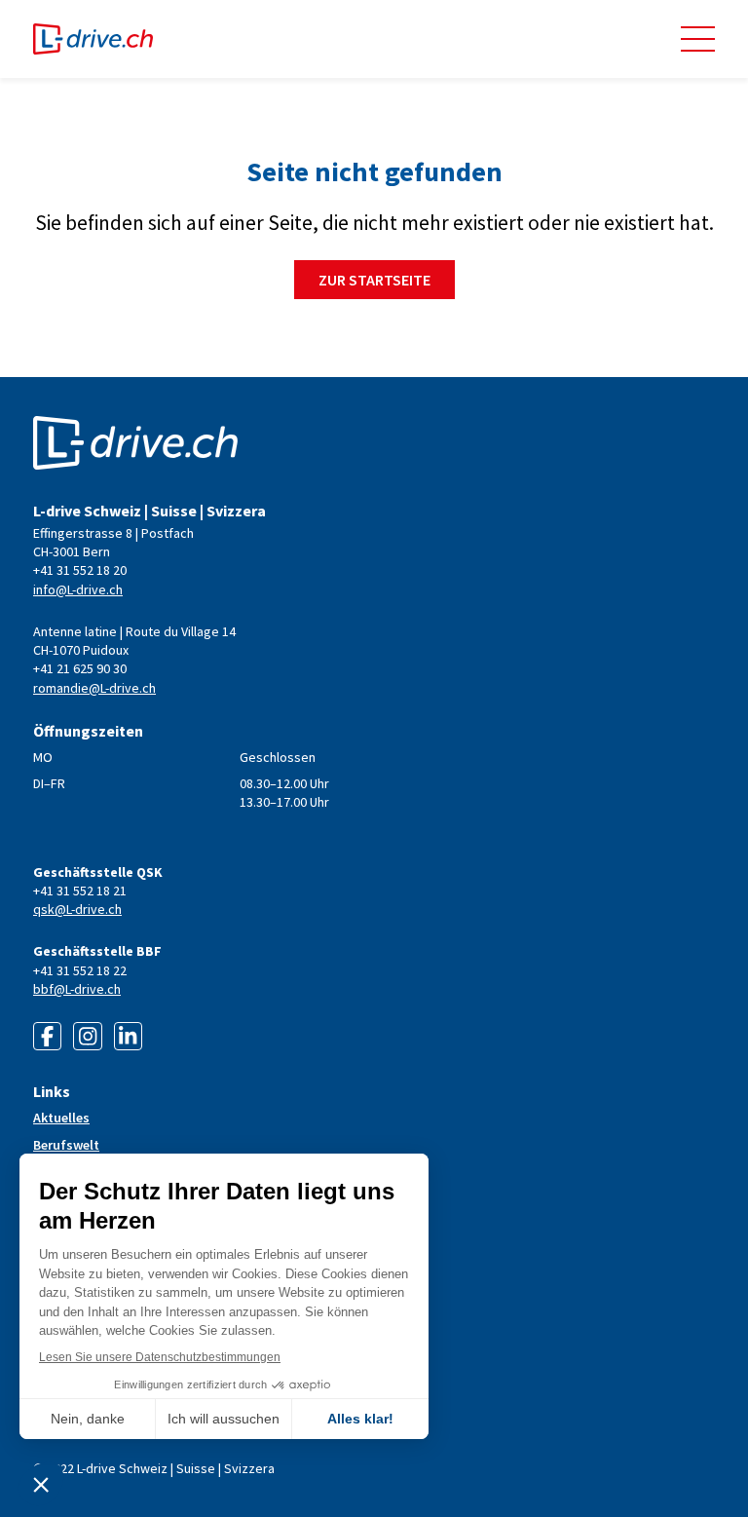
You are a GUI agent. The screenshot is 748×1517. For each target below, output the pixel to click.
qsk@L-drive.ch (77, 909)
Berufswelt (66, 1145)
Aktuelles (61, 1117)
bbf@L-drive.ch (77, 989)
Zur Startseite (374, 279)
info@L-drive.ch (78, 589)
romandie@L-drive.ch (94, 688)
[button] (698, 39)
